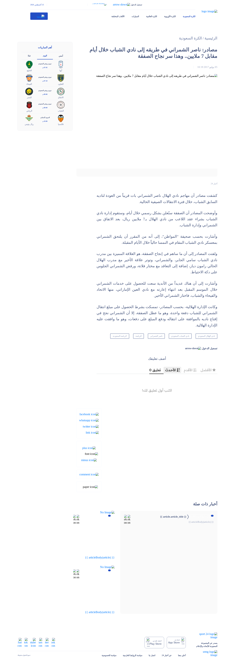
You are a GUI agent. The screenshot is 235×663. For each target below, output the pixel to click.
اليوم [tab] (45, 55)
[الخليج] (29, 64)
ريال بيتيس (29, 124)
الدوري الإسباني (45, 117)
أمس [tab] (61, 56)
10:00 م (45, 121)
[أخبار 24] (39, 16)
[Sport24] (204, 635)
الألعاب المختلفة (117, 16)
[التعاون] (61, 77)
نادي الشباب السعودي (180, 336)
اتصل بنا (152, 655)
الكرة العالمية (151, 16)
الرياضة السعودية (120, 336)
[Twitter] (91, 426)
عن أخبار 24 (167, 655)
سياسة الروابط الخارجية (132, 655)
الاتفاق (61, 97)
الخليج (29, 70)
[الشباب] (61, 104)
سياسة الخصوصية (109, 655)
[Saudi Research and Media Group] (204, 653)
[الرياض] (29, 104)
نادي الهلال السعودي (206, 336)
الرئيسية (211, 38)
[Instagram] (40, 642)
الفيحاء (29, 84)
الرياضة (138, 336)
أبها (60, 70)
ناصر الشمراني (156, 336)
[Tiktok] (26, 642)
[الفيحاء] (29, 77)
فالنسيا (61, 124)
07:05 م (45, 67)
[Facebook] (89, 414)
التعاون (61, 84)
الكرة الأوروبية (170, 16)
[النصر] (29, 91)
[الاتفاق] (61, 91)
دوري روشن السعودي (45, 64)
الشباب (61, 111)
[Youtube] (33, 642)
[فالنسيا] (61, 118)
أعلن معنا (182, 655)
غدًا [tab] (29, 56)
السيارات (135, 16)
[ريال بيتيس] (29, 118)
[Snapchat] (20, 642)
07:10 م (45, 81)
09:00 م (45, 94)
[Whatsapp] (89, 420)
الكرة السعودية (189, 16)
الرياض (29, 111)
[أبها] (61, 64)
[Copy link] (92, 432)
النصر (29, 97)
